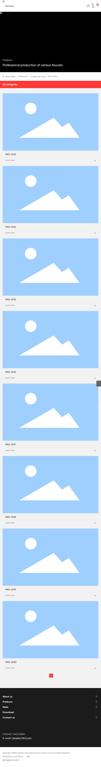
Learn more (10, 160)
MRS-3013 (10, 154)
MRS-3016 (10, 372)
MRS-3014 (10, 227)
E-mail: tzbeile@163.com (17, 738)
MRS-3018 (10, 517)
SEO (28, 756)
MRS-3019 (10, 589)
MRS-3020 (10, 662)
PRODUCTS (23, 76)
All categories (10, 84)
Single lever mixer (38, 76)
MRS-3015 (10, 299)
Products (7, 60)
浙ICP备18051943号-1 (11, 760)
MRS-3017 (10, 444)
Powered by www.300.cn (13, 756)
